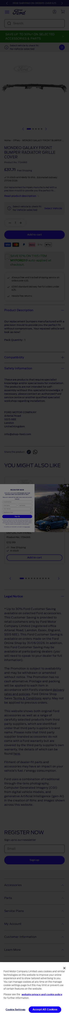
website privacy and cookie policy (42, 994)
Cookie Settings (15, 1009)
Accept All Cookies (45, 1009)
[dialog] (34, 989)
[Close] (64, 968)
